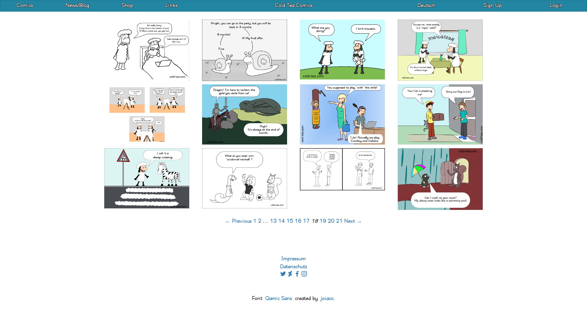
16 (298, 221)
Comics (25, 6)
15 (289, 221)
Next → (353, 221)
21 (339, 221)
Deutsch (426, 6)
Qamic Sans (278, 299)
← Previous (238, 221)
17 (306, 221)
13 (273, 221)
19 (322, 221)
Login (556, 6)
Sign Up (492, 6)
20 (331, 221)
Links (171, 6)
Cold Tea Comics (293, 6)
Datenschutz (293, 267)
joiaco (327, 299)
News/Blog (77, 6)
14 (281, 221)
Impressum (293, 259)
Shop (127, 6)
